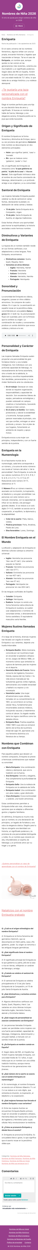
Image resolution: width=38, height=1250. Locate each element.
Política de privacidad (14, 1242)
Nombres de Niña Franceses (12, 1158)
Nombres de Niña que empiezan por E (15, 1163)
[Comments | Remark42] (19, 1196)
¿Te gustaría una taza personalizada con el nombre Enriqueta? (15, 94)
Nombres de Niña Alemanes (16, 35)
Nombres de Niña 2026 (19, 13)
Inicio (3, 35)
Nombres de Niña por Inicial (19, 1161)
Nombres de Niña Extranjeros (19, 1236)
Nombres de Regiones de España (19, 1239)
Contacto (28, 1242)
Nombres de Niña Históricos (19, 1232)
